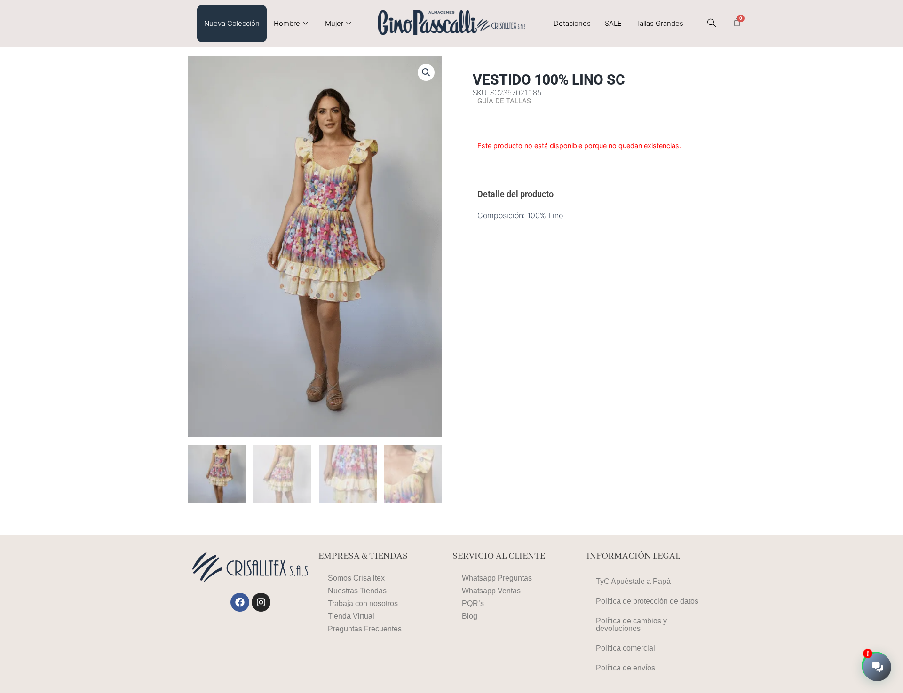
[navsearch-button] (711, 23)
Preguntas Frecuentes (365, 629)
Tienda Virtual (351, 616)
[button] (426, 72)
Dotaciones (572, 23)
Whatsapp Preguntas (497, 578)
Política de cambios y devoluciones (631, 624)
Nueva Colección (232, 23)
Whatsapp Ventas (491, 591)
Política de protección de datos (647, 601)
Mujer (334, 23)
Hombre (287, 23)
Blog (469, 616)
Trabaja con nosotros (363, 603)
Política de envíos (625, 668)
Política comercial (625, 648)
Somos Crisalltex (356, 578)
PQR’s (473, 603)
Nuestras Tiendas (357, 591)
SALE (613, 23)
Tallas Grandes (659, 23)
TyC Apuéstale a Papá (633, 581)
